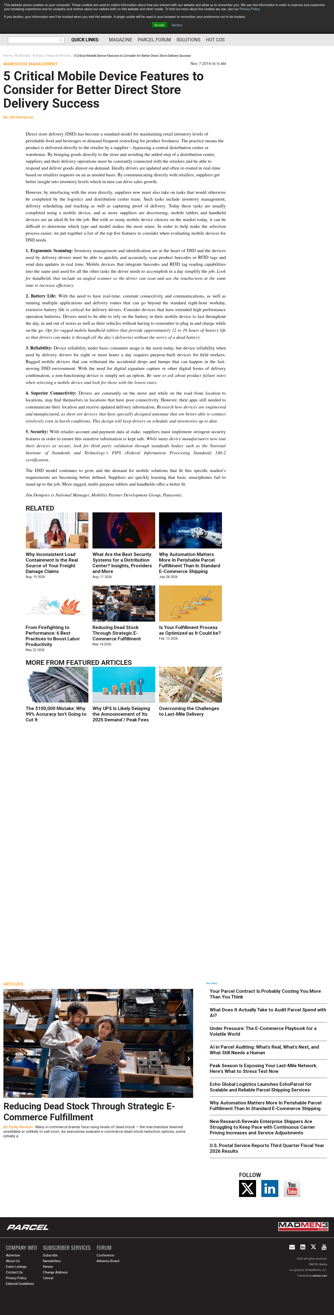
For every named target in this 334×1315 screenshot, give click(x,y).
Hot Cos (215, 39)
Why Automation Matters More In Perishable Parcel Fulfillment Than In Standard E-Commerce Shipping (189, 563)
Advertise (13, 1255)
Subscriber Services (67, 1247)
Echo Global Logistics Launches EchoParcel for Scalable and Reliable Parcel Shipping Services (261, 1087)
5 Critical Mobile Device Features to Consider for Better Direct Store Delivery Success (103, 90)
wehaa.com (319, 1275)
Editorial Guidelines (20, 1284)
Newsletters (52, 1261)
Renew (48, 1267)
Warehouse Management (30, 63)
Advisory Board (108, 1261)
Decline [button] (177, 25)
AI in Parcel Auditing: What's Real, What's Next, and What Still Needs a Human (264, 1049)
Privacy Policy (249, 9)
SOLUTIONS (188, 39)
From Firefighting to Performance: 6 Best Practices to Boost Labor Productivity (53, 636)
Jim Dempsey (21, 117)
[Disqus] (125, 793)
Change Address (55, 1272)
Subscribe (50, 1255)
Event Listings (16, 1267)
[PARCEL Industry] (28, 1227)
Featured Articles (99, 662)
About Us (13, 1261)
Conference (105, 1255)
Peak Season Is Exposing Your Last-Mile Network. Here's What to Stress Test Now (263, 1068)
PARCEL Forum (154, 39)
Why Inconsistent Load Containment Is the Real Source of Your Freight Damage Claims (52, 563)
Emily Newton (21, 1127)
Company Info (21, 1247)
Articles (13, 984)
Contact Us (14, 1272)
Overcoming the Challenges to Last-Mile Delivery (189, 711)
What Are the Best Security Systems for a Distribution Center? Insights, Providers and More (122, 563)
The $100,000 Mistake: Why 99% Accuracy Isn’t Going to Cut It (56, 714)
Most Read (211, 983)
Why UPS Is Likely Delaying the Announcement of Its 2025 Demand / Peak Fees (121, 714)
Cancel (48, 1278)
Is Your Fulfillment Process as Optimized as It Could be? (190, 630)
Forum (104, 1247)
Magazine (120, 39)
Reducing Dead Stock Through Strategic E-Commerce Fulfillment (116, 633)
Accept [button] (159, 25)
